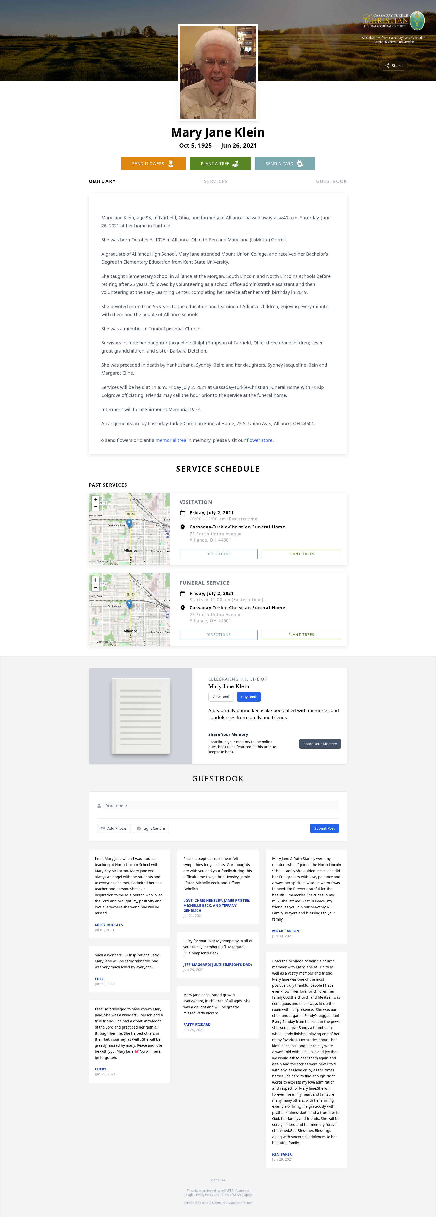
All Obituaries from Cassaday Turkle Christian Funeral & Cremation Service (393, 40)
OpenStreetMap (223, 1203)
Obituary (102, 181)
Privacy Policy (203, 1195)
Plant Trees (301, 553)
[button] (129, 524)
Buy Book (249, 696)
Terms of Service (231, 1195)
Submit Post (324, 828)
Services (216, 181)
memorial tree (171, 440)
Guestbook (331, 181)
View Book (221, 696)
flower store (259, 440)
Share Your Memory (320, 743)
